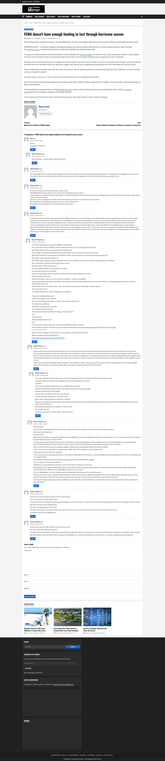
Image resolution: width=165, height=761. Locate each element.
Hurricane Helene (86, 54)
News (31, 29)
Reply (33, 149)
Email (26, 582)
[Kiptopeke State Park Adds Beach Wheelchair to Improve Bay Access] (38, 617)
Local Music (91, 755)
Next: (118, 124)
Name (26, 575)
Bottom (26, 29)
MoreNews (88, 759)
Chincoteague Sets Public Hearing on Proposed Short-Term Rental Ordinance (66, 629)
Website (26, 588)
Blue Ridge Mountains (64, 89)
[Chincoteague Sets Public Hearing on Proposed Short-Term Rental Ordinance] (68, 617)
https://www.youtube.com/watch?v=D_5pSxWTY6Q (48, 338)
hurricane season (33, 49)
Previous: (37, 124)
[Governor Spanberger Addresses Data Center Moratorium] (97, 617)
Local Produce (55, 755)
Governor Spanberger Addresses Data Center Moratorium (95, 629)
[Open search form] (142, 16)
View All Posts (45, 114)
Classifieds (86, 17)
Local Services (39, 17)
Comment (28, 550)
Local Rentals (51, 17)
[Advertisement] (52, 703)
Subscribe (28, 668)
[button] (23, 16)
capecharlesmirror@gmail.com (63, 684)
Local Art (99, 755)
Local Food (82, 755)
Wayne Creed (29, 38)
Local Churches (108, 755)
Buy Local (65, 755)
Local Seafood (76, 17)
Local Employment (63, 17)
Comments (29, 17)
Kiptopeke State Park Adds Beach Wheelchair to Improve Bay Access (35, 629)
